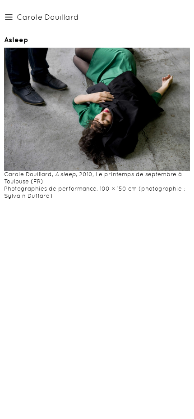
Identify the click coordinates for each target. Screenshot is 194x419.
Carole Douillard (48, 17)
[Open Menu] (8, 16)
